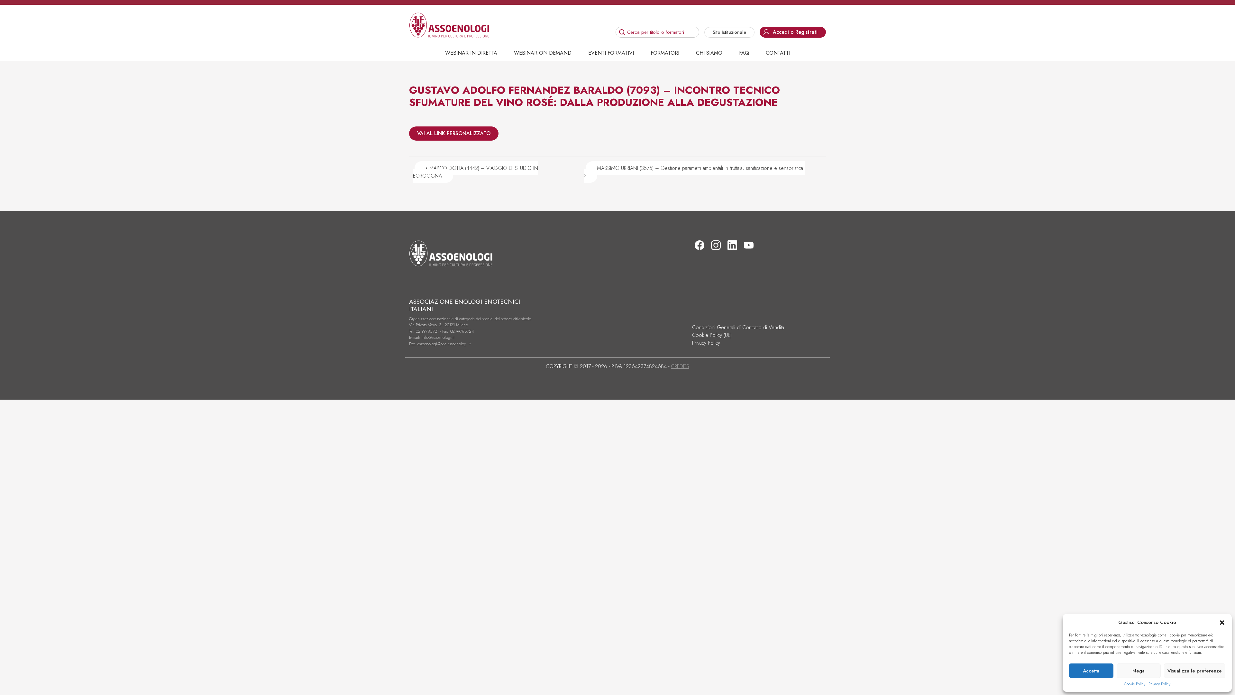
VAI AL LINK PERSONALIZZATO (453, 133)
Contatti (778, 53)
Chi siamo (709, 53)
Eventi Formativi (611, 53)
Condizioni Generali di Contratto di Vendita (738, 327)
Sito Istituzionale (729, 32)
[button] (1222, 622)
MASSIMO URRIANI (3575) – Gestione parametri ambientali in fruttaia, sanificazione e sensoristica (701, 168)
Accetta (1091, 670)
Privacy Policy (1159, 684)
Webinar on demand (543, 53)
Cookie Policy (1134, 684)
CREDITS (680, 366)
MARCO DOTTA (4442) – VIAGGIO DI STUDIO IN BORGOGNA (475, 172)
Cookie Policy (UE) (712, 335)
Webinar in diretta (471, 53)
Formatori (665, 53)
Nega (1138, 670)
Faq (744, 53)
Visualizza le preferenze (1194, 670)
